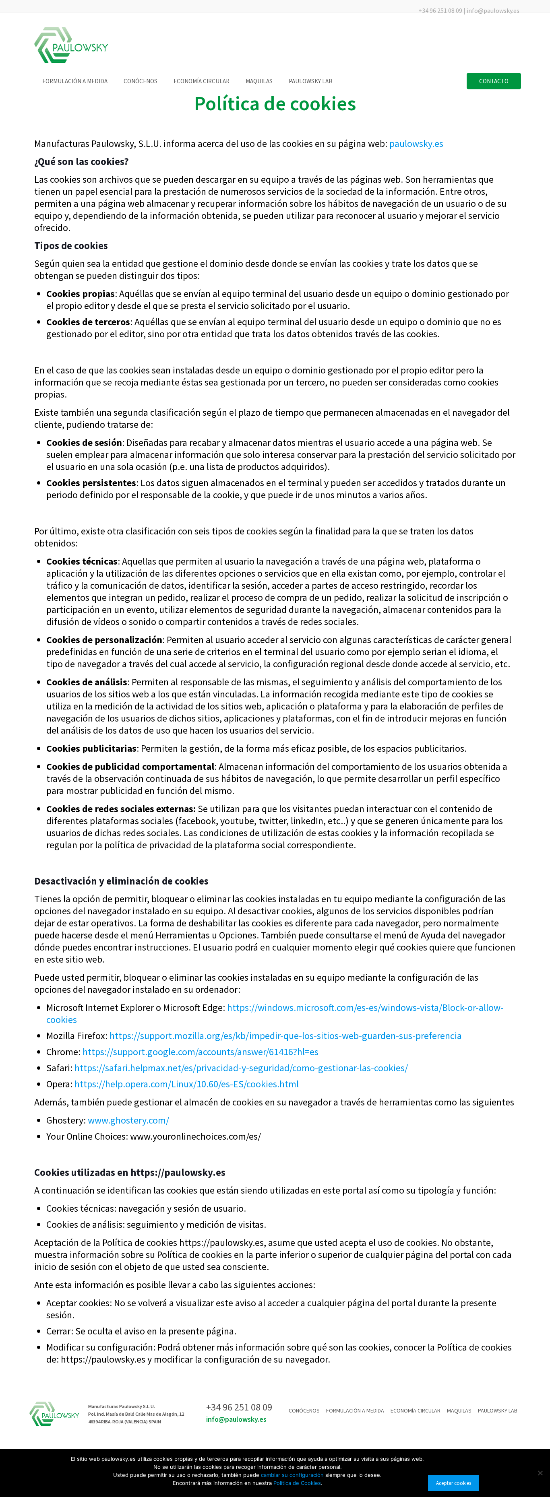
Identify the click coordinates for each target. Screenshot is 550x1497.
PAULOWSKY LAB (497, 1410)
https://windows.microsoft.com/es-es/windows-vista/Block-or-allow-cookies (275, 1013)
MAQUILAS (459, 1410)
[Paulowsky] (71, 45)
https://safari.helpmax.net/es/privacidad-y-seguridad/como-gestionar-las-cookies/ (241, 1068)
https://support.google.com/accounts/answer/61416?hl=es (200, 1051)
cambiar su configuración (293, 1475)
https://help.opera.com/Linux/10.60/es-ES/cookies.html (186, 1084)
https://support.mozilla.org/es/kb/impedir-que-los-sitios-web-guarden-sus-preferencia (286, 1035)
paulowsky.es (416, 143)
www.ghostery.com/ (128, 1120)
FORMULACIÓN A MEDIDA (355, 1410)
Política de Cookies (297, 1483)
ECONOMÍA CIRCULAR (415, 1410)
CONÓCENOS (304, 1410)
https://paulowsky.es (177, 1172)
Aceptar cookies (453, 1483)
